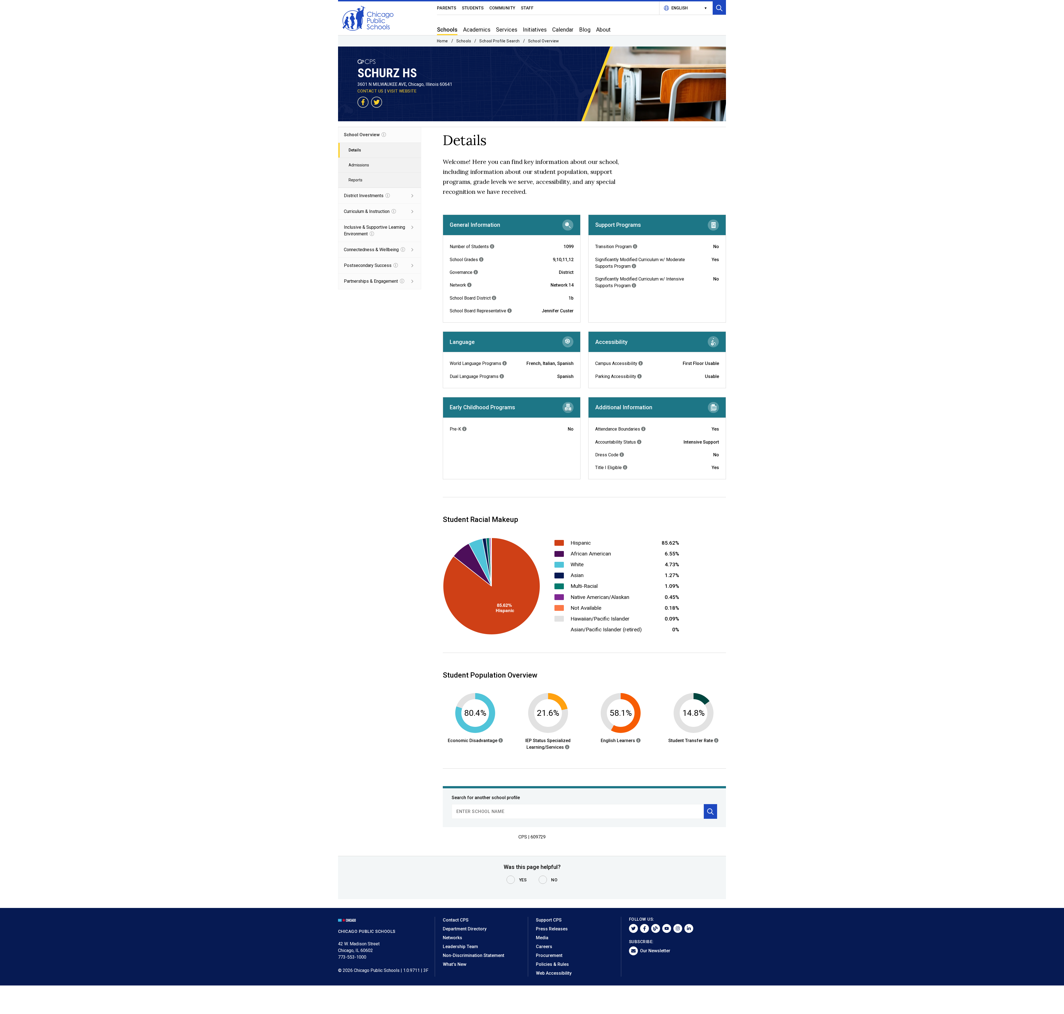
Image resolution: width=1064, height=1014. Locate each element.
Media (542, 937)
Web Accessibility (554, 973)
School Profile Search (499, 41)
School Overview (543, 41)
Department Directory (465, 928)
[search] (578, 811)
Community (502, 8)
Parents (446, 8)
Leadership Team (460, 946)
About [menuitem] (603, 29)
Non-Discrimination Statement (473, 955)
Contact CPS (456, 920)
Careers (544, 946)
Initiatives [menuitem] (535, 29)
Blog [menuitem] (584, 29)
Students (473, 8)
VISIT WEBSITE (402, 91)
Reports (355, 180)
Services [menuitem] (506, 29)
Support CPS (549, 920)
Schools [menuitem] (447, 29)
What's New (454, 964)
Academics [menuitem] (476, 29)
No (554, 879)
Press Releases (552, 928)
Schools (463, 41)
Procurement (549, 955)
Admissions (359, 165)
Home (442, 41)
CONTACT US (370, 91)
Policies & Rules (552, 964)
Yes (523, 879)
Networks (452, 937)
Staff (527, 8)
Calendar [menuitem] (563, 29)
